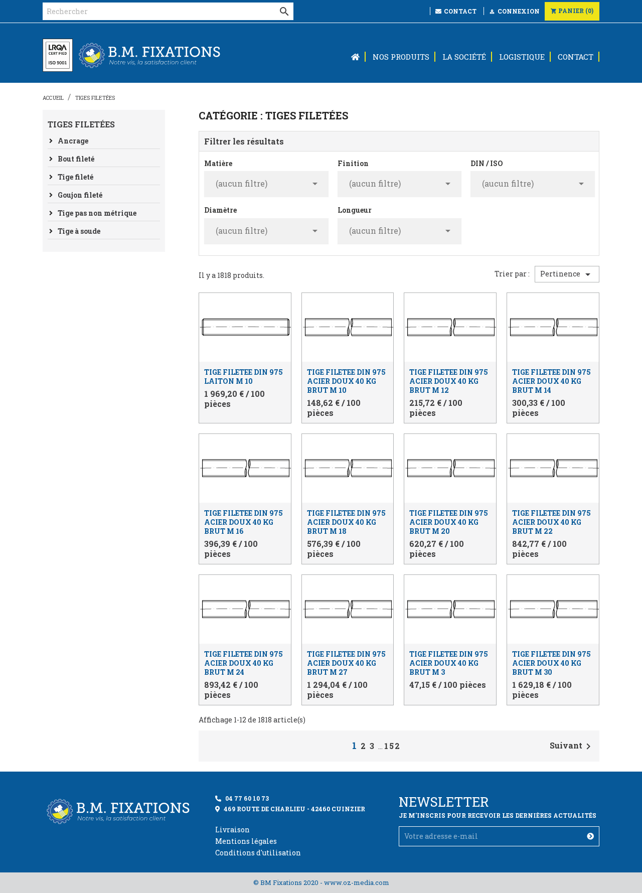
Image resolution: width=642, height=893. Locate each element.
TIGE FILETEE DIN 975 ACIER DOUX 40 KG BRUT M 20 (448, 522)
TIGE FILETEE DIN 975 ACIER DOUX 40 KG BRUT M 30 (551, 663)
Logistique (522, 57)
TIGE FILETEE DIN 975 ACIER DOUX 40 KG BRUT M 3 (448, 663)
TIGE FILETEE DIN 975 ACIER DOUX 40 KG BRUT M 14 (551, 381)
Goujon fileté (80, 195)
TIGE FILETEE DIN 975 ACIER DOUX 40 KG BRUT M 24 (243, 663)
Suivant (572, 746)
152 (392, 745)
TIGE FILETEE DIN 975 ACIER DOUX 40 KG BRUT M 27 (346, 663)
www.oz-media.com (356, 882)
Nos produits (401, 57)
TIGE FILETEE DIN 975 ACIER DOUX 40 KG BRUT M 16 (243, 522)
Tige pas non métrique (97, 213)
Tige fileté (75, 177)
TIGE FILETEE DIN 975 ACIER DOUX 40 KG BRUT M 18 (346, 522)
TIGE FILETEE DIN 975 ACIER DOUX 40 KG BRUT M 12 (448, 381)
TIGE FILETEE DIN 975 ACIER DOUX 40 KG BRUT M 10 (346, 381)
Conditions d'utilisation (258, 852)
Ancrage (73, 140)
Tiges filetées (81, 124)
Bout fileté (76, 159)
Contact (459, 11)
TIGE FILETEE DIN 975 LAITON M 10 (243, 376)
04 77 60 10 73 (247, 798)
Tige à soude (79, 231)
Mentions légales (246, 841)
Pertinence (567, 274)
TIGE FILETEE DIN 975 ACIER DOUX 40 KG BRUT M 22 (551, 522)
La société (464, 57)
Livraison (232, 829)
